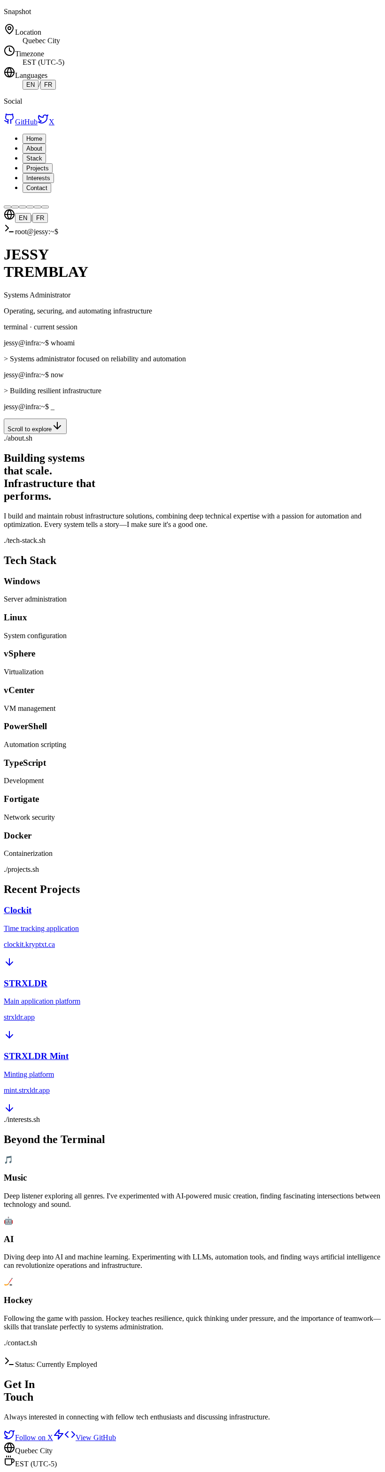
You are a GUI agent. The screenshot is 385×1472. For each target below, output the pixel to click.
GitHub (26, 122)
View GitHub (96, 1437)
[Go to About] (15, 207)
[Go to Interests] (37, 207)
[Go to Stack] (22, 207)
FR (48, 84)
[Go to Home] (7, 207)
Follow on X (34, 1437)
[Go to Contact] (45, 207)
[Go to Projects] (30, 207)
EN (30, 84)
